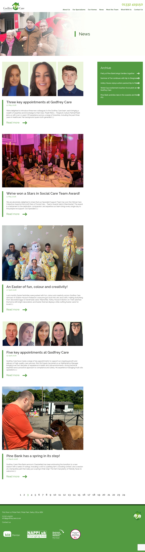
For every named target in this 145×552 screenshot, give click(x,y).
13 (69, 494)
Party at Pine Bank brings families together (117, 73)
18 (94, 494)
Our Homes (92, 10)
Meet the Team (112, 10)
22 (113, 494)
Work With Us (126, 10)
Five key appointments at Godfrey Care (37, 352)
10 (54, 494)
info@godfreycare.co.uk (11, 518)
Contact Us (138, 10)
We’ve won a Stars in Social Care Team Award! (43, 193)
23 (118, 494)
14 (74, 494)
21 (109, 494)
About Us (66, 10)
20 (103, 494)
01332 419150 (132, 4)
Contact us (6, 522)
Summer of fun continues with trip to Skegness (119, 78)
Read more (13, 122)
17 (89, 494)
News (101, 10)
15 (79, 494)
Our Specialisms (78, 10)
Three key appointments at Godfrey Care (39, 102)
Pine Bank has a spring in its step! (33, 456)
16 (84, 494)
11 (59, 494)
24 (123, 494)
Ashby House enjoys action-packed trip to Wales (120, 83)
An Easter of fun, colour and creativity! (37, 287)
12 (64, 494)
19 (99, 494)
